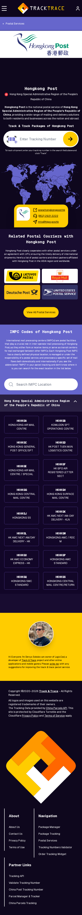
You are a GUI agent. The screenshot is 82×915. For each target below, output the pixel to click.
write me (54, 663)
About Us (14, 827)
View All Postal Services (41, 312)
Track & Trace (29, 660)
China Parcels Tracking (23, 903)
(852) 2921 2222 (48, 216)
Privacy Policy (30, 715)
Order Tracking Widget (52, 854)
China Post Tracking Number (26, 889)
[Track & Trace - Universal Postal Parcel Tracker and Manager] (41, 8)
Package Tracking (49, 834)
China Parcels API (56, 708)
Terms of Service (54, 715)
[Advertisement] (41, 67)
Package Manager (49, 827)
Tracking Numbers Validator (55, 847)
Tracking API (16, 876)
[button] (4, 8)
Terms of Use (17, 847)
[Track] (70, 139)
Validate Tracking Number (24, 883)
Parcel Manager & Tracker (24, 896)
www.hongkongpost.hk (51, 210)
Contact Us (15, 834)
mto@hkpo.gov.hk (48, 222)
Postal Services (47, 840)
